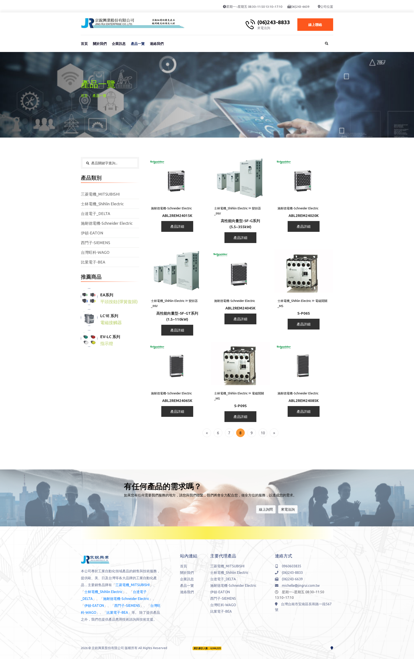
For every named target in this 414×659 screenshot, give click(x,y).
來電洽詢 (288, 509)
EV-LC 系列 (110, 336)
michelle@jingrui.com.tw (301, 585)
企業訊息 (119, 44)
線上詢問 (266, 509)
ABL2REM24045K (240, 308)
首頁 (84, 44)
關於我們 (100, 44)
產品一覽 (138, 44)
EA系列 (106, 295)
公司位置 (326, 6)
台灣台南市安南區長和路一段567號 (303, 607)
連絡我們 (157, 44)
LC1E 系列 (109, 316)
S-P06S (303, 313)
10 (263, 433)
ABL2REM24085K (304, 401)
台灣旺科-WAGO (95, 252)
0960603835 (291, 566)
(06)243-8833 (273, 22)
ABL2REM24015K (177, 215)
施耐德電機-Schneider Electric (106, 223)
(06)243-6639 (300, 6)
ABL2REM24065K (177, 401)
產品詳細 (177, 226)
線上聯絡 (315, 25)
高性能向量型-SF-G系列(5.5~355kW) (240, 224)
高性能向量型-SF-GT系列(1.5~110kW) (177, 316)
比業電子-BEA (93, 262)
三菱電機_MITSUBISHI (100, 194)
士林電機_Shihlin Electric (102, 204)
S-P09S (240, 406)
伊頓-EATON (92, 233)
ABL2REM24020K (304, 215)
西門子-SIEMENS (95, 242)
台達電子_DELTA (95, 213)
